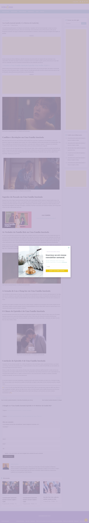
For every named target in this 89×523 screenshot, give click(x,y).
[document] (44, 261)
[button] (68, 247)
